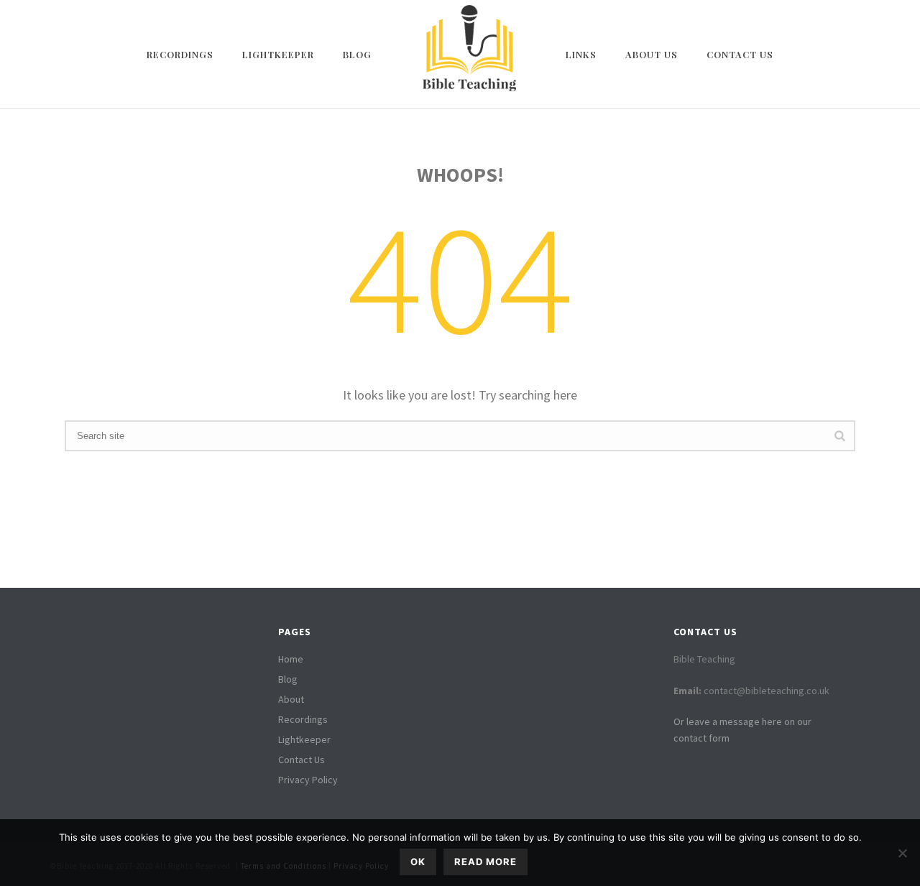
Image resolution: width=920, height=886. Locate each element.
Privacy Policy (308, 779)
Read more (485, 861)
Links (581, 54)
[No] (902, 853)
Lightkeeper (278, 54)
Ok (418, 861)
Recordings (180, 54)
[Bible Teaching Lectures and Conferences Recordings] (468, 54)
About (291, 699)
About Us (651, 54)
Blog (357, 54)
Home (290, 658)
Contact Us (740, 54)
